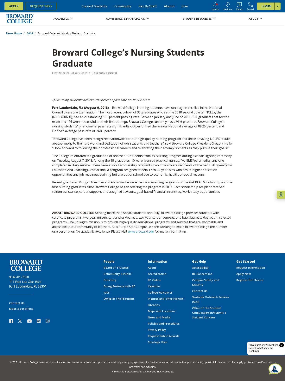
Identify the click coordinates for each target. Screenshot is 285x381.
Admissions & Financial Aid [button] (125, 18)
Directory (110, 280)
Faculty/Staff (148, 6)
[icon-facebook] (13, 321)
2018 (30, 33)
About (152, 267)
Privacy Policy (157, 330)
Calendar (154, 286)
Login (266, 6)
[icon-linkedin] (41, 321)
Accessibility (200, 267)
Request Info (41, 6)
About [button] (253, 18)
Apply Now (243, 274)
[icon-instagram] (50, 321)
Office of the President (119, 299)
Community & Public (117, 274)
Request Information (250, 267)
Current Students (94, 6)
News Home (14, 33)
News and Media (159, 317)
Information (157, 261)
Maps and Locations (161, 311)
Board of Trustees (116, 267)
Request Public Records (163, 336)
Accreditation (157, 274)
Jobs (107, 292)
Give (184, 6)
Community (122, 6)
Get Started (245, 261)
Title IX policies (165, 371)
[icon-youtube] (31, 321)
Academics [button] (61, 18)
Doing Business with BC (119, 286)
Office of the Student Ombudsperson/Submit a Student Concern (209, 312)
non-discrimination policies (136, 371)
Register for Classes (249, 280)
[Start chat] (275, 369)
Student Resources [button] (197, 18)
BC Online (154, 280)
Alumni (169, 6)
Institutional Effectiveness (165, 299)
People (109, 261)
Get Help (199, 261)
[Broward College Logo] (20, 18)
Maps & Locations (21, 308)
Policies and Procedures (164, 323)
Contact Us (16, 303)
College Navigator (160, 292)
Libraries (154, 305)
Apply (14, 6)
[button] (281, 195)
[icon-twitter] (22, 321)
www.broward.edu (141, 231)
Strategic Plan (157, 342)
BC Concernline (202, 274)
